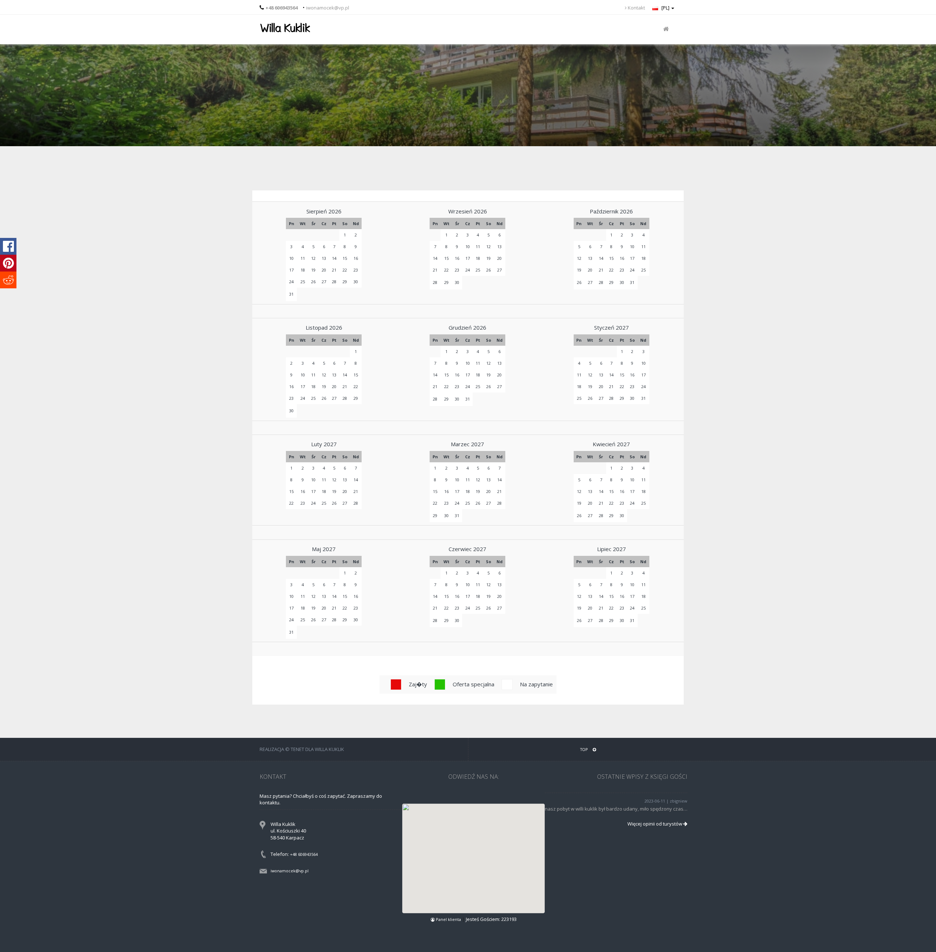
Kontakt (636, 7)
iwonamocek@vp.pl (327, 7)
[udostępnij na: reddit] (8, 280)
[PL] (665, 7)
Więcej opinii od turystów (655, 823)
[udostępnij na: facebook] (8, 246)
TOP (584, 749)
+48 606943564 (304, 854)
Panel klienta (448, 919)
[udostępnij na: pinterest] (8, 263)
